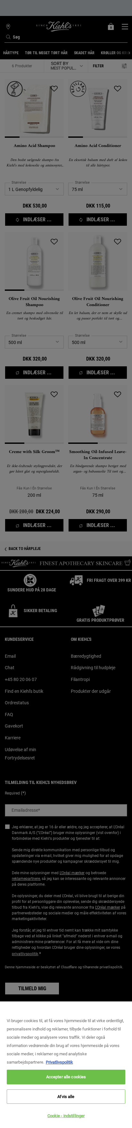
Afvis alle (65, 1096)
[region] (66, 1064)
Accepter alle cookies (66, 1076)
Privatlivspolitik (59, 1062)
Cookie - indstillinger (66, 1115)
